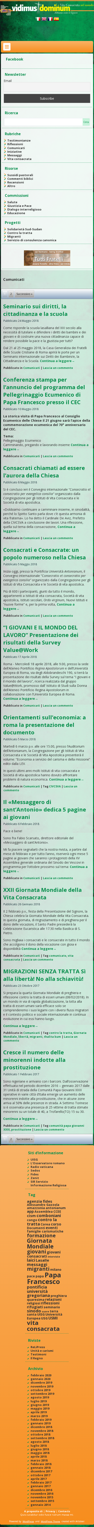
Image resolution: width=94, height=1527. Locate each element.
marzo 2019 (39, 1416)
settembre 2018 (42, 1438)
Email (8, 80)
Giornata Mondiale (40, 1243)
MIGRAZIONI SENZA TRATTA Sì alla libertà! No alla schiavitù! (44, 974)
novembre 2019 (42, 1386)
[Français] (50, 21)
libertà (23, 1037)
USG (44, 1318)
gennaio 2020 (40, 1379)
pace (31, 1276)
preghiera (59, 1296)
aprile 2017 (39, 1479)
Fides (35, 1174)
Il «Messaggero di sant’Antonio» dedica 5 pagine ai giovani (44, 809)
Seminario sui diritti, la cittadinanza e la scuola (35, 309)
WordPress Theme (50, 1521)
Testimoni (38, 1354)
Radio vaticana (42, 1167)
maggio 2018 (40, 1453)
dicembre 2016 (41, 1490)
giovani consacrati (44, 1253)
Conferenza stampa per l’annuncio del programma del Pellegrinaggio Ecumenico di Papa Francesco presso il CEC (44, 391)
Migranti (14, 236)
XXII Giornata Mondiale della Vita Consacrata (42, 893)
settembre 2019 (42, 1394)
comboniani (49, 1215)
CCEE (57, 1211)
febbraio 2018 (41, 1464)
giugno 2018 (40, 1449)
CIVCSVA (55, 786)
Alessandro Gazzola (43, 1204)
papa (40, 1276)
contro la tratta (60, 1033)
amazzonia (36, 1208)
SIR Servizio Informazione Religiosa (48, 1183)
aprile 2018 (39, 1456)
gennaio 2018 (40, 1468)
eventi (52, 1227)
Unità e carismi (42, 1351)
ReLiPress (38, 1347)
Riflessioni (15, 144)
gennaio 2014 (40, 1505)
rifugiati (35, 1306)
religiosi (33, 1303)
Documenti (36, 1228)
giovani (36, 1251)
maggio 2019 (40, 1408)
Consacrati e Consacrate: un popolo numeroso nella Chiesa (44, 553)
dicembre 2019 (41, 1382)
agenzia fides (39, 1201)
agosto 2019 (40, 1397)
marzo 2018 (39, 1460)
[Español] (56, 21)
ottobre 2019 (40, 1390)
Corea (45, 1224)
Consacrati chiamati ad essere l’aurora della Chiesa (44, 471)
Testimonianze (19, 140)
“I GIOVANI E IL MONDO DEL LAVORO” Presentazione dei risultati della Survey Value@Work (40, 639)
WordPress (28, 1521)
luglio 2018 (39, 1445)
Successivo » (24, 294)
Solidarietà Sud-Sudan (24, 229)
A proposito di (33, 1511)
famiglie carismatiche (45, 1231)
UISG (34, 1159)
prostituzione (21, 1129)
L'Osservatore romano (48, 1163)
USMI (53, 1318)
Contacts (64, 1511)
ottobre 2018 (40, 1434)
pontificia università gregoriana (38, 1291)
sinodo (34, 1311)
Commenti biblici (20, 179)
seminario (52, 1307)
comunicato (57, 956)
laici (31, 1260)
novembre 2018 (42, 1431)
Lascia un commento (58, 368)
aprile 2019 (39, 1412)
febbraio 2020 (41, 1375)
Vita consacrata (19, 159)
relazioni (53, 1299)
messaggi (37, 1264)
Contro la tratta (19, 233)
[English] (44, 21)
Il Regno (37, 1358)
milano (55, 1269)
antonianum (56, 1208)
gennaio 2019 (40, 1423)
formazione (41, 1235)
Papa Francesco (44, 1278)
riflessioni (50, 1303)
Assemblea (43, 1211)
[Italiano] (38, 21)
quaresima (35, 1299)
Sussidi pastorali (20, 175)
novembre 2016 (42, 1493)
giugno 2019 (40, 1405)
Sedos (35, 1170)
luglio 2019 (39, 1401)
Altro (11, 186)
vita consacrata (43, 1326)
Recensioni (15, 182)
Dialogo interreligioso (24, 209)
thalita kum (52, 1037)
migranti (36, 1037)
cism (31, 1215)
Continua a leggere (57, 361)
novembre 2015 (42, 1497)
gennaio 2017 (40, 1486)
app (30, 1211)
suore (45, 1311)
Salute (12, 202)
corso (56, 1224)
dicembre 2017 (41, 1471)
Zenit (35, 1178)
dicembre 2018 (41, 1427)
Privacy (50, 1511)
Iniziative (14, 152)
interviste (54, 1256)
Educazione (16, 213)
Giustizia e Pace (19, 206)
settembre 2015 (42, 1501)
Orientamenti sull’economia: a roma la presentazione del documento (44, 724)
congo (32, 1220)
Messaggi (14, 155)
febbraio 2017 (41, 1482)
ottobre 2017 (40, 1475)
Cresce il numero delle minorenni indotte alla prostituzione (34, 1059)
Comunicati (16, 148)
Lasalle (42, 1260)
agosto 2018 (40, 1442)
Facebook (14, 59)
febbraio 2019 (41, 1420)
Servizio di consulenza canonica (31, 240)
